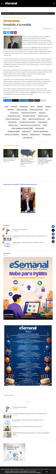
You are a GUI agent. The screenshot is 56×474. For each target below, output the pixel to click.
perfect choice (13, 125)
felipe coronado (43, 116)
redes (45, 125)
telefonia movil (35, 134)
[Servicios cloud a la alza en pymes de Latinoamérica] (10, 153)
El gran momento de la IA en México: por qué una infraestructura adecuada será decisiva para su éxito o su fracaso (27, 161)
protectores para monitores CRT (30, 125)
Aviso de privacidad (29, 469)
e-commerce (15, 113)
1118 (7, 106)
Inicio (5, 17)
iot (49, 119)
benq (32, 106)
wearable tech (28, 137)
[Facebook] (4, 32)
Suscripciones (38, 469)
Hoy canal (10, 17)
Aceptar (46, 471)
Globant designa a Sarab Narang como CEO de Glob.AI (25, 13)
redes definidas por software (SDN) (22, 128)
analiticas (14, 106)
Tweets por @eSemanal (8, 395)
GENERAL (10, 20)
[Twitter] (8, 32)
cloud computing (22, 109)
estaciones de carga (14, 116)
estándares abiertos (29, 116)
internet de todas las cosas (37, 119)
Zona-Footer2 (16, 20)
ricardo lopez (40, 128)
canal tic (48, 106)
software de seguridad (12, 134)
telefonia (24, 134)
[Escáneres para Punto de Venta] (7, 231)
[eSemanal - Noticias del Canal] (11, 3)
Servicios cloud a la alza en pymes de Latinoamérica (9, 159)
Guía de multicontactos (13, 119)
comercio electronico (37, 109)
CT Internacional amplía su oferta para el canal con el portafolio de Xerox (29, 236)
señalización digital (14, 131)
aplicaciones (24, 106)
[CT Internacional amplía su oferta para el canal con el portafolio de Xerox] (7, 238)
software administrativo (41, 131)
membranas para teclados (27, 122)
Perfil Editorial (45, 469)
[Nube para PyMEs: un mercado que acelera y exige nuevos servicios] (7, 244)
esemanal (42, 113)
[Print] (53, 241)
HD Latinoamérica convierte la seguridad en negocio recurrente (27, 426)
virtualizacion (47, 134)
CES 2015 (11, 109)
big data (40, 106)
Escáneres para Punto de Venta (19, 229)
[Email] (53, 237)
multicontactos (43, 122)
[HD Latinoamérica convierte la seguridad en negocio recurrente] (7, 428)
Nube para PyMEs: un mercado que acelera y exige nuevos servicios (28, 242)
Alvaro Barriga (7, 28)
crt (47, 109)
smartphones (27, 131)
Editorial (15, 17)
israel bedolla (13, 122)
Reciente (28, 401)
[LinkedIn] (11, 32)
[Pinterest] (15, 32)
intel (24, 119)
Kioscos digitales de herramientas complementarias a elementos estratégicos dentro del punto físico (45, 161)
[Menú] (2, 4)
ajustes (38, 472)
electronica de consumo (29, 113)
